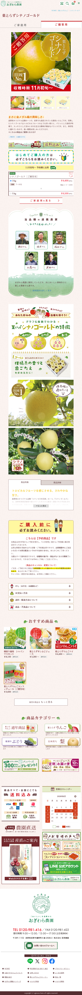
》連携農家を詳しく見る (41, 290)
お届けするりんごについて (13, 973)
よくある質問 (59, 973)
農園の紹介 (8, 977)
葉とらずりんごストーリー (39, 977)
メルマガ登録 (34, 981)
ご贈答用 (12, 137)
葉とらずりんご (63, 10)
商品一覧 (58, 977)
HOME (54, 10)
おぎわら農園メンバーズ (12, 981)
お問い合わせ (34, 973)
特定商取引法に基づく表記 (39, 968)
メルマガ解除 (59, 981)
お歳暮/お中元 (20, 137)
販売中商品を (41, 702)
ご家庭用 (20, 25)
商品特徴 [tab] (25, 482)
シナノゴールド (75, 10)
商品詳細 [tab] (57, 482)
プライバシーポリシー (62, 968)
